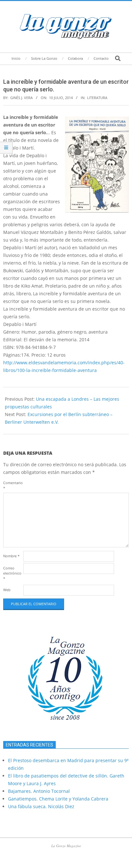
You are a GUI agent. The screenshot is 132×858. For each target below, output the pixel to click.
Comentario (12, 485)
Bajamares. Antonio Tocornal (39, 791)
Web (7, 589)
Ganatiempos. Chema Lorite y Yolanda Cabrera (58, 799)
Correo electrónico (12, 573)
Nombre (11, 555)
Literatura (97, 97)
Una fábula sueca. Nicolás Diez (41, 806)
